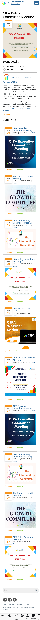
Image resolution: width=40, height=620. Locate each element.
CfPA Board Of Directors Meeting (24, 358)
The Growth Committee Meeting (24, 177)
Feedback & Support (22, 605)
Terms (5, 605)
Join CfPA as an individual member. (17, 109)
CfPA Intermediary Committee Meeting (22, 221)
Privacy (11, 605)
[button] (9, 616)
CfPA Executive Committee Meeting (22, 129)
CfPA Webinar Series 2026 (22, 309)
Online (33, 133)
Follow (7, 115)
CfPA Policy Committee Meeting (24, 260)
